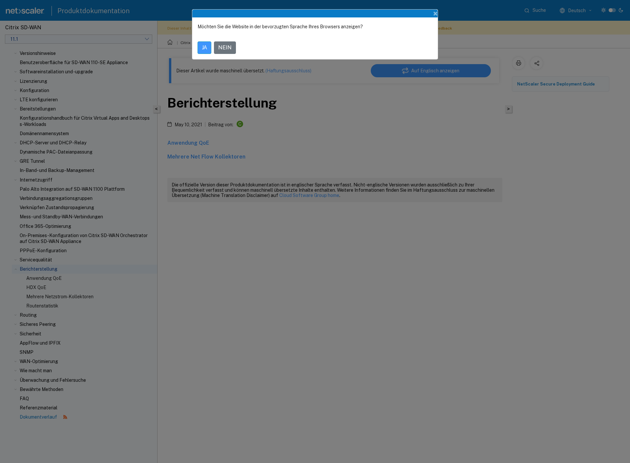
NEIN (225, 47)
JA (204, 47)
